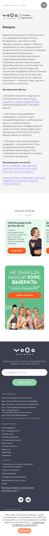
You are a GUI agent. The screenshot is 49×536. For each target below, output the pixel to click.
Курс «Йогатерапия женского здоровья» (20, 401)
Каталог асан (7, 434)
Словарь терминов (10, 5)
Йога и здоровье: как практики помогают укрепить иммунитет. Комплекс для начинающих (20, 168)
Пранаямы (6, 455)
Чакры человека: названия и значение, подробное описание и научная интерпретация (24, 180)
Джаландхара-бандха (27, 102)
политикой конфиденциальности (28, 523)
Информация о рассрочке (13, 480)
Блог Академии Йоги (11, 431)
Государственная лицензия (14, 477)
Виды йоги (6, 449)
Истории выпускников (11, 440)
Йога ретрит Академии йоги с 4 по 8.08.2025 (21, 418)
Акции (4, 483)
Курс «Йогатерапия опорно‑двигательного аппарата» (17, 411)
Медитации (6, 452)
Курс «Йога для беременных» (15, 415)
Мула (33, 99)
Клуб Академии (8, 428)
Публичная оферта (10, 470)
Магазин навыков (9, 446)
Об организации (9, 473)
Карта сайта (7, 443)
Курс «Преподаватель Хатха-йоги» (17, 398)
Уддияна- (8, 102)
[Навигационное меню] (43, 5)
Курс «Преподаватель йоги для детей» (19, 407)
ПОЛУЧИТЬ (24, 382)
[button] (24, 295)
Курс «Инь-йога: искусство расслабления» (20, 404)
